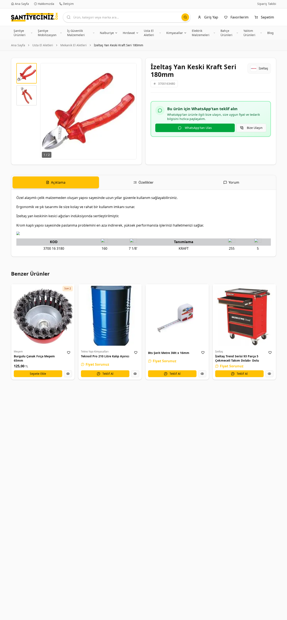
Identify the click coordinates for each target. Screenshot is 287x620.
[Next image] (131, 111)
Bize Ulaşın (255, 128)
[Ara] (185, 17)
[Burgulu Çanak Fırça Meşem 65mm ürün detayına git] (43, 316)
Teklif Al (107, 374)
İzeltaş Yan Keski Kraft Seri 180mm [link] (118, 45)
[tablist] (143, 182)
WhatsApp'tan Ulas (198, 128)
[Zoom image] (131, 69)
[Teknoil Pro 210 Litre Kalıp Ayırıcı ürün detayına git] (110, 316)
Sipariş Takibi (266, 4)
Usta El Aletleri (42, 45)
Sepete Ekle (38, 374)
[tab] (56, 182)
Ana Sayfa (18, 45)
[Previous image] (46, 111)
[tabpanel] (143, 223)
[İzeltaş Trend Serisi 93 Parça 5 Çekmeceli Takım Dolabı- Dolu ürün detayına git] (244, 316)
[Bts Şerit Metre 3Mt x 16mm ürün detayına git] (177, 316)
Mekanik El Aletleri (73, 45)
